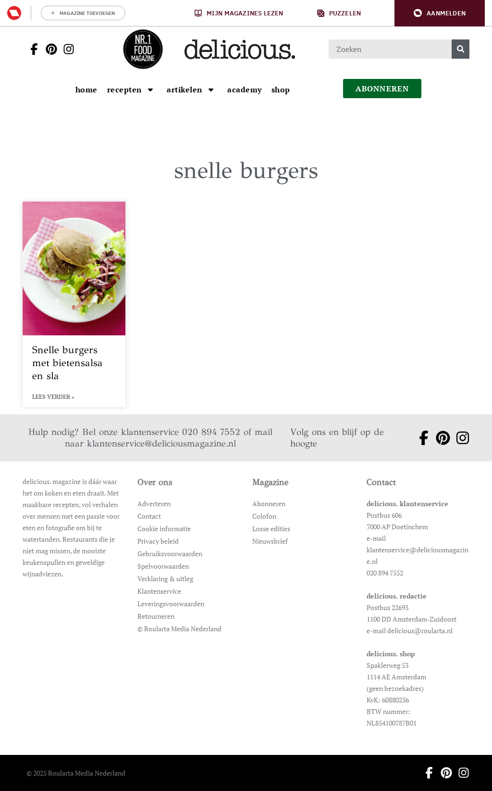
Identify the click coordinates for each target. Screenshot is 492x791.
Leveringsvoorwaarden (170, 603)
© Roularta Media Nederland (179, 628)
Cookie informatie (164, 528)
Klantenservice (159, 591)
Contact (149, 516)
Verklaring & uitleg (165, 578)
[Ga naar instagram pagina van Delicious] (65, 49)
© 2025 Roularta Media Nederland (75, 773)
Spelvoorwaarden (163, 566)
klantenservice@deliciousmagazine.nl (161, 443)
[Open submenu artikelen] (211, 89)
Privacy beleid (158, 541)
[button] (439, 13)
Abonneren (268, 503)
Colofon (264, 516)
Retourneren (155, 616)
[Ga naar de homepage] (142, 49)
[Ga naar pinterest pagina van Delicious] (48, 49)
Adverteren (154, 503)
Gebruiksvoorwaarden (169, 553)
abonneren (382, 88)
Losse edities (271, 528)
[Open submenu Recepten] (150, 89)
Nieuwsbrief (270, 541)
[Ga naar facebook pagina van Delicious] (31, 49)
